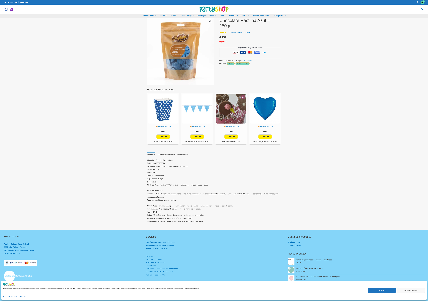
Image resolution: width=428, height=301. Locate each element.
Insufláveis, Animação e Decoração (160, 245)
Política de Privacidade (20, 296)
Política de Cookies (8, 296)
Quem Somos (151, 265)
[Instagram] (11, 9)
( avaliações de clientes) (239, 32)
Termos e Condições (154, 259)
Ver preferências (411, 290)
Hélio (222, 16)
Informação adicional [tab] (166, 154)
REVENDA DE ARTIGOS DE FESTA (159, 272)
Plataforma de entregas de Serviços (160, 242)
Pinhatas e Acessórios (238, 16)
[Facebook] (6, 9)
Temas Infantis (148, 16)
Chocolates (248, 61)
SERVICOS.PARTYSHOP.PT (157, 248)
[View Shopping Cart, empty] (422, 2)
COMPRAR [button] (163, 137)
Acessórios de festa (261, 16)
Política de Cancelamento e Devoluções (162, 269)
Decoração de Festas (205, 16)
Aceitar (382, 290)
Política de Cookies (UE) (155, 275)
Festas (162, 16)
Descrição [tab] (151, 154)
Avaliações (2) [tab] (182, 154)
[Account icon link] (417, 2)
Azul (231, 63)
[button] (422, 9)
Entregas (149, 256)
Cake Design (186, 16)
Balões (173, 16)
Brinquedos (279, 16)
